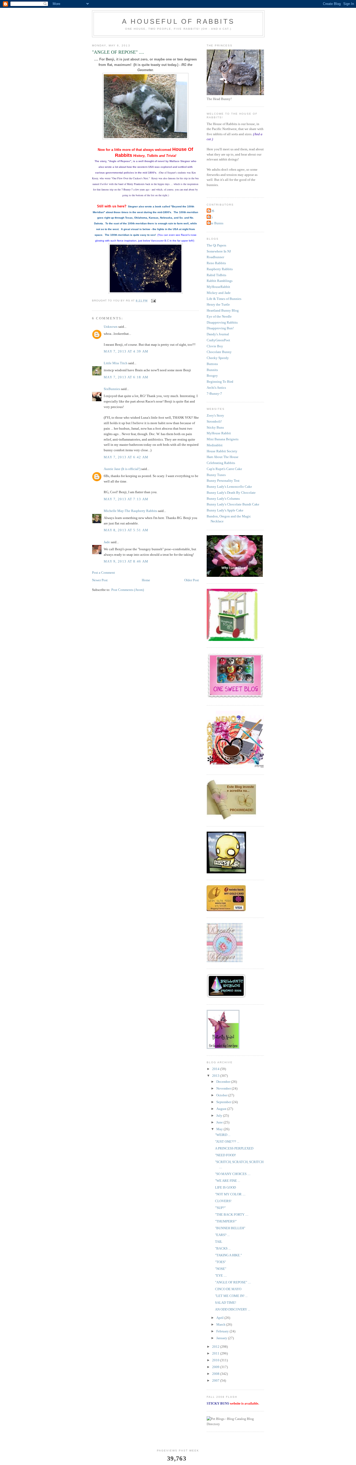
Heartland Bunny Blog (223, 310)
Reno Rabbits (216, 263)
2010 (216, 1360)
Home (146, 580)
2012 (216, 1347)
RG (210, 217)
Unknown (111, 327)
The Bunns (215, 223)
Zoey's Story (215, 415)
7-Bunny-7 (214, 393)
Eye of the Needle (219, 316)
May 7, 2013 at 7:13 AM (126, 499)
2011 (216, 1353)
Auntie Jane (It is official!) (122, 469)
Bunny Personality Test (223, 481)
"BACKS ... (223, 1248)
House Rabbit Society (222, 451)
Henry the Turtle (218, 304)
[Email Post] (153, 300)
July (219, 1115)
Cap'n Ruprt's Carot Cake (224, 469)
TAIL (218, 1242)
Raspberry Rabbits (220, 269)
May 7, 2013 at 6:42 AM (126, 457)
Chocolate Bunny (219, 352)
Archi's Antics (216, 388)
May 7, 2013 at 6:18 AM (126, 377)
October (222, 1095)
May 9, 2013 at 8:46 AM (126, 561)
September (224, 1102)
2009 (216, 1367)
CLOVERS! (223, 1201)
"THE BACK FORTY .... (231, 1214)
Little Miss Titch (115, 363)
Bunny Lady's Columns (223, 498)
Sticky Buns (215, 427)
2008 (216, 1374)
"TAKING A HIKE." (228, 1255)
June (220, 1122)
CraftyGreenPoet (218, 340)
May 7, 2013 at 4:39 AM (126, 351)
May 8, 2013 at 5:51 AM (126, 530)
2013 (216, 1076)
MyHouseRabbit (218, 287)
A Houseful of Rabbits (178, 21)
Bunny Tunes (216, 475)
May (220, 1129)
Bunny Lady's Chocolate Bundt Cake (233, 504)
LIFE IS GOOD (225, 1187)
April (220, 1318)
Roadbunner (215, 257)
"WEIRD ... (222, 1135)
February (223, 1331)
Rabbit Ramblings (219, 281)
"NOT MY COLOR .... (230, 1194)
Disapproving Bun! (220, 328)
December (223, 1082)
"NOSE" (220, 1269)
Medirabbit (215, 445)
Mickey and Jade (219, 293)
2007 (216, 1380)
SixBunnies (112, 389)
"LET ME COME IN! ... (231, 1296)
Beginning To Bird (220, 382)
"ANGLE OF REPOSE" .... (233, 1282)
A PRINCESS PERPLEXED (234, 1148)
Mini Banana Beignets (222, 439)
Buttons (212, 364)
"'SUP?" (220, 1208)
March (221, 1324)
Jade (107, 542)
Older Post (191, 580)
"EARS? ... (222, 1235)
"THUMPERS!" (226, 1221)
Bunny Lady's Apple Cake (225, 510)
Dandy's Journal (218, 334)
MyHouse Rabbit (219, 433)
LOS (211, 211)
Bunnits (212, 370)
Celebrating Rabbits (221, 463)
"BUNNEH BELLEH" (230, 1228)
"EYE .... (221, 1275)
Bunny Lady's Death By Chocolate (231, 492)
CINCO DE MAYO (228, 1289)
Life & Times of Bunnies (224, 299)
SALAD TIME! (225, 1303)
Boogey (212, 376)
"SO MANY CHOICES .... (232, 1174)
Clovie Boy (215, 346)
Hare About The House (222, 457)
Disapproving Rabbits (222, 322)
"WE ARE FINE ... (227, 1181)
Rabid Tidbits (216, 275)
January (222, 1338)
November (224, 1088)
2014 (216, 1069)
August (221, 1109)
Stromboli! (214, 421)
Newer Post (100, 580)
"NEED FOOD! (225, 1155)
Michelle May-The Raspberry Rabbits (130, 511)
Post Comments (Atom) (127, 590)
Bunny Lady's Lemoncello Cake (229, 487)
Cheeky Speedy (218, 358)
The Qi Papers (216, 245)
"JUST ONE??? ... (227, 1141)
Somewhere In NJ (219, 251)
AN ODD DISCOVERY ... (232, 1309)
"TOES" (220, 1262)
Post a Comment (103, 572)
